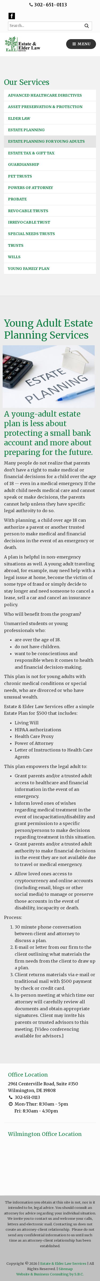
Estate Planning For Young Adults (46, 141)
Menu (84, 44)
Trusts (15, 245)
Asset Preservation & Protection (45, 106)
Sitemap (66, 1269)
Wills (14, 256)
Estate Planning (26, 130)
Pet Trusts (20, 176)
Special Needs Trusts (31, 233)
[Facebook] (12, 16)
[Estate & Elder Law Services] (22, 44)
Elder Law (19, 118)
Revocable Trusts (28, 210)
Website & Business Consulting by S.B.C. (50, 1274)
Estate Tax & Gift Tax (31, 153)
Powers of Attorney (30, 187)
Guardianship (23, 164)
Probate (17, 199)
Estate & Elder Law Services (63, 1263)
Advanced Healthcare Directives (45, 95)
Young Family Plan (28, 268)
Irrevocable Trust (29, 222)
